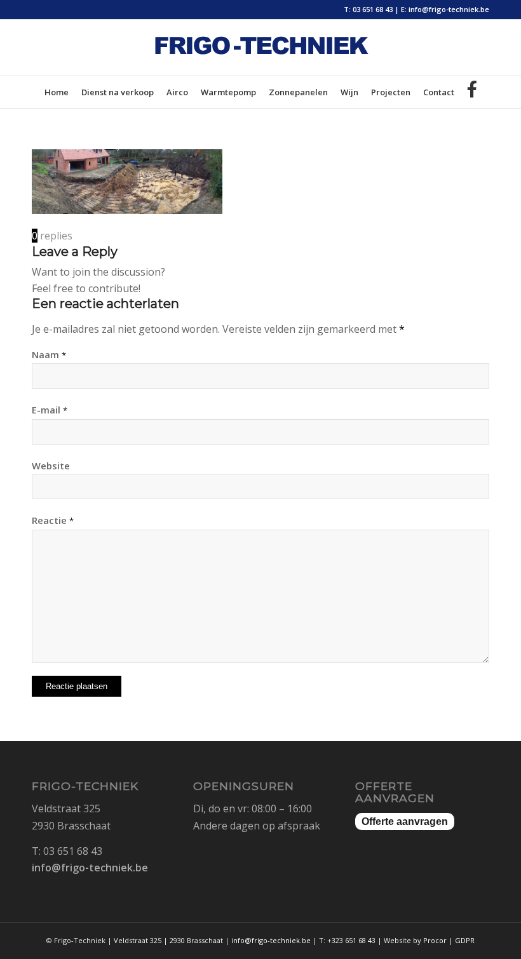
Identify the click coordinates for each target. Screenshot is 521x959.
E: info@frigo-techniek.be (445, 9)
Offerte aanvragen (405, 821)
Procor (435, 940)
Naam (49, 354)
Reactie (53, 520)
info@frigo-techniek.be (90, 868)
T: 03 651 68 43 (368, 9)
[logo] (260, 57)
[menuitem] (56, 92)
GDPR (465, 940)
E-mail (49, 409)
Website (51, 465)
